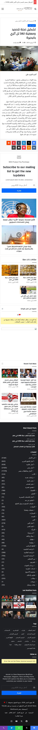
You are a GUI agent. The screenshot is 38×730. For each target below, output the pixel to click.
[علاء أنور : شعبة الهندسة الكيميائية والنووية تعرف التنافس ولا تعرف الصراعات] (28, 373)
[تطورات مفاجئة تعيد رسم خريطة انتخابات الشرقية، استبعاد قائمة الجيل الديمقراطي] (28, 399)
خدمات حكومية (30, 568)
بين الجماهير (31, 559)
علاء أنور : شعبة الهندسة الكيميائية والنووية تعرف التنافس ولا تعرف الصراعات (28, 383)
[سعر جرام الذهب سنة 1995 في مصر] (28, 270)
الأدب (33, 474)
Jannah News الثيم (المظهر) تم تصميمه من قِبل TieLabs (19, 706)
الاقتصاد (32, 490)
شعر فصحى (30, 484)
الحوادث (32, 507)
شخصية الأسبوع (30, 572)
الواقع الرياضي (30, 546)
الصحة (33, 516)
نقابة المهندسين (31, 648)
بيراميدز (27, 641)
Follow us (33, 654)
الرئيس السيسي (20, 637)
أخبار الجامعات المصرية (26, 497)
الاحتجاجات (7, 630)
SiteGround (14, 709)
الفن (33, 520)
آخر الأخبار (25, 21)
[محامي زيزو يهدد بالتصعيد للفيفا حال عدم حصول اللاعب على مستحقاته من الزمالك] (10, 397)
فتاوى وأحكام (31, 575)
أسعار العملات (31, 630)
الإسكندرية (15, 630)
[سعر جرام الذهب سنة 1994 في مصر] (10, 270)
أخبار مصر (18, 21)
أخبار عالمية (30, 464)
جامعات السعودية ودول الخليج (24, 503)
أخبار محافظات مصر (25, 471)
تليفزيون (32, 562)
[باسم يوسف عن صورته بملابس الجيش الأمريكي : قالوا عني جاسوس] (30, 614)
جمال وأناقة (30, 536)
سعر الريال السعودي (29, 644)
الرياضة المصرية (28, 556)
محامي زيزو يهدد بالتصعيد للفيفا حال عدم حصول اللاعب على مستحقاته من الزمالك (10, 407)
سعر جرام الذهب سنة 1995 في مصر (29, 278)
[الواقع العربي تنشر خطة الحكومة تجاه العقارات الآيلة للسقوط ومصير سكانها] (7, 614)
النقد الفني (30, 526)
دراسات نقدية (29, 477)
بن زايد (33, 641)
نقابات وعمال (31, 585)
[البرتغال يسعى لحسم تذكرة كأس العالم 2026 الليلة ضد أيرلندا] (10, 373)
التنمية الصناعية (31, 634)
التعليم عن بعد (29, 500)
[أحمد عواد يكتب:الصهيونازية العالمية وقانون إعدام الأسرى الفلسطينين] (30, 598)
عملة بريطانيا (18, 644)
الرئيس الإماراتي (13, 634)
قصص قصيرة (29, 487)
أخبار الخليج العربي (28, 461)
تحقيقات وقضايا (29, 510)
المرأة (33, 529)
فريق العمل (20, 712)
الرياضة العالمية (29, 552)
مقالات (33, 578)
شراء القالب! (19, 716)
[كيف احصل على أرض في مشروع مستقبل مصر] (28, 289)
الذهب (22, 634)
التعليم (33, 494)
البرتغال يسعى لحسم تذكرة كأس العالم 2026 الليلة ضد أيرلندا (10, 382)
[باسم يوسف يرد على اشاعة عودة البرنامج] (19, 615)
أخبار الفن (30, 523)
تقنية (6, 712)
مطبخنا (31, 543)
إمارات (23, 630)
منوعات (33, 582)
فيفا (11, 644)
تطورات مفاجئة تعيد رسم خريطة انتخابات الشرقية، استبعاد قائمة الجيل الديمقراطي (28, 410)
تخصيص (20, 641)
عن (26, 712)
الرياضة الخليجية (29, 549)
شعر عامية (30, 481)
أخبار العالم (12, 712)
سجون (13, 641)
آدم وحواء (31, 533)
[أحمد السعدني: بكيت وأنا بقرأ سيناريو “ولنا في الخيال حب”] (7, 605)
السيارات (32, 513)
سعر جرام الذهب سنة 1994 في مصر (11, 278)
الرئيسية (32, 21)
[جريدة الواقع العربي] (24, 9)
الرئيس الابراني (31, 637)
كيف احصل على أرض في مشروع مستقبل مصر (28, 297)
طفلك (32, 539)
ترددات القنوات (29, 565)
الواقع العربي (9, 637)
